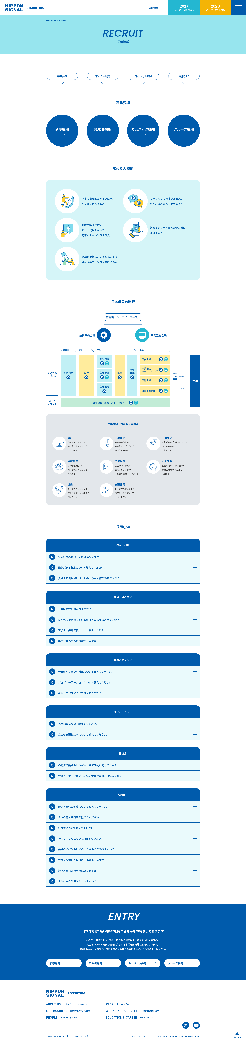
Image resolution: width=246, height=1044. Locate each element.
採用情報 (62, 20)
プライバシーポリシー (139, 1036)
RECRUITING (51, 20)
